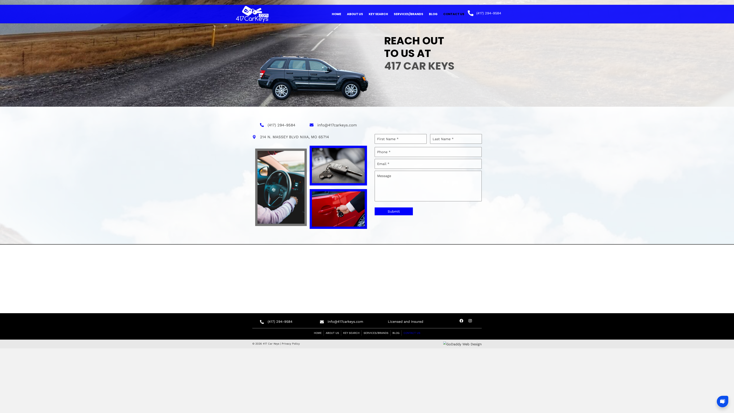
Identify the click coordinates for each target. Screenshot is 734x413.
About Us (332, 332)
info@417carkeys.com (337, 125)
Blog (395, 332)
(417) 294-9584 (488, 13)
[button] (461, 321)
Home (318, 332)
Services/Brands (376, 332)
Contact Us (412, 332)
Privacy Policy (291, 343)
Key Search (351, 332)
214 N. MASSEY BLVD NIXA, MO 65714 (294, 137)
